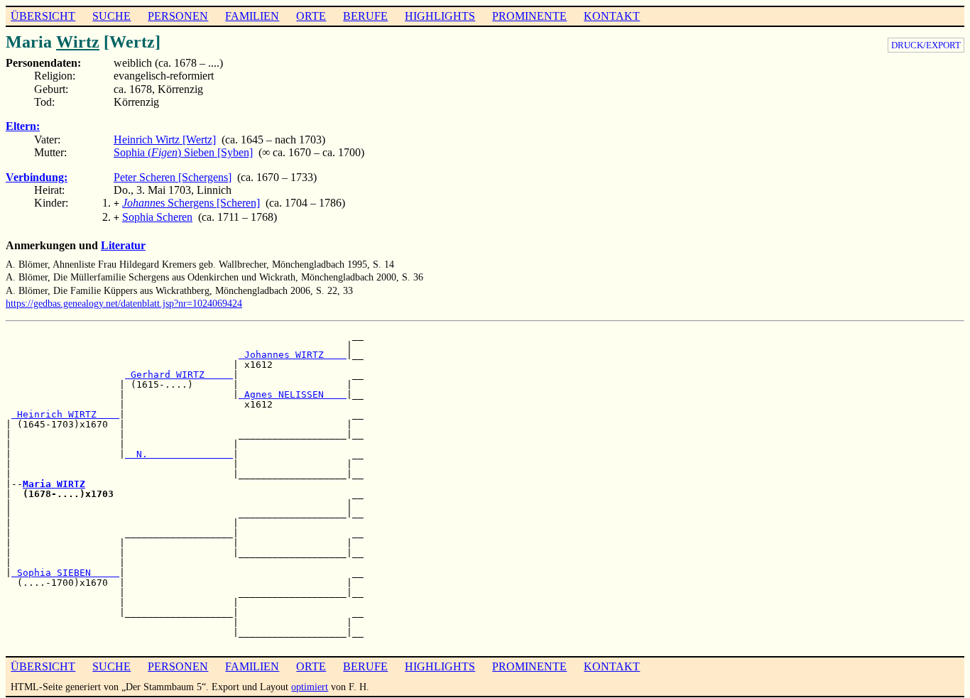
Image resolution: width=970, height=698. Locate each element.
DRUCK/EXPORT (926, 45)
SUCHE (111, 16)
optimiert (309, 686)
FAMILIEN (252, 16)
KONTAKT (612, 16)
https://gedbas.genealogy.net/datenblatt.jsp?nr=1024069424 (124, 303)
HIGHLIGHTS (440, 16)
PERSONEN (178, 16)
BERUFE (365, 16)
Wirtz (77, 42)
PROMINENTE (529, 16)
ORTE (311, 16)
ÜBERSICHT (43, 16)
